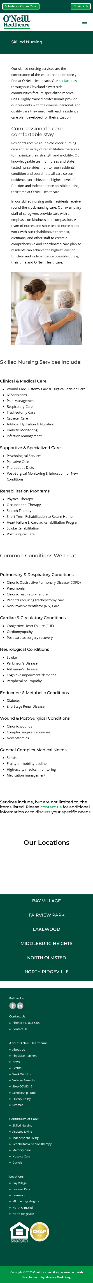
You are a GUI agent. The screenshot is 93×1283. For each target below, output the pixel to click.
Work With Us (21, 1074)
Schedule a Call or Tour (21, 6)
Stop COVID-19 (22, 1086)
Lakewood (19, 1195)
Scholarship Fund (24, 1093)
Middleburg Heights (25, 1201)
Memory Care (21, 1150)
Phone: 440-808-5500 (26, 1023)
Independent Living (25, 1138)
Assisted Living (22, 1131)
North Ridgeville (23, 1214)
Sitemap (17, 1105)
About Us (18, 1049)
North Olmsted (22, 1208)
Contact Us (81, 6)
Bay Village (19, 1183)
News (16, 1062)
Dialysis (17, 1162)
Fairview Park (21, 1189)
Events (16, 1068)
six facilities (68, 80)
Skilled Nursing (22, 1125)
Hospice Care (21, 1156)
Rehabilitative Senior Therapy (32, 1144)
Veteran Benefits (23, 1080)
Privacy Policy (21, 1099)
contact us (51, 807)
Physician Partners (24, 1056)
